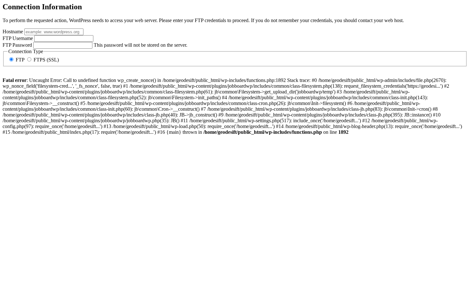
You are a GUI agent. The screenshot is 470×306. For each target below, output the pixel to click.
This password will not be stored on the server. (95, 45)
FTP (20, 59)
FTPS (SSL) (45, 59)
